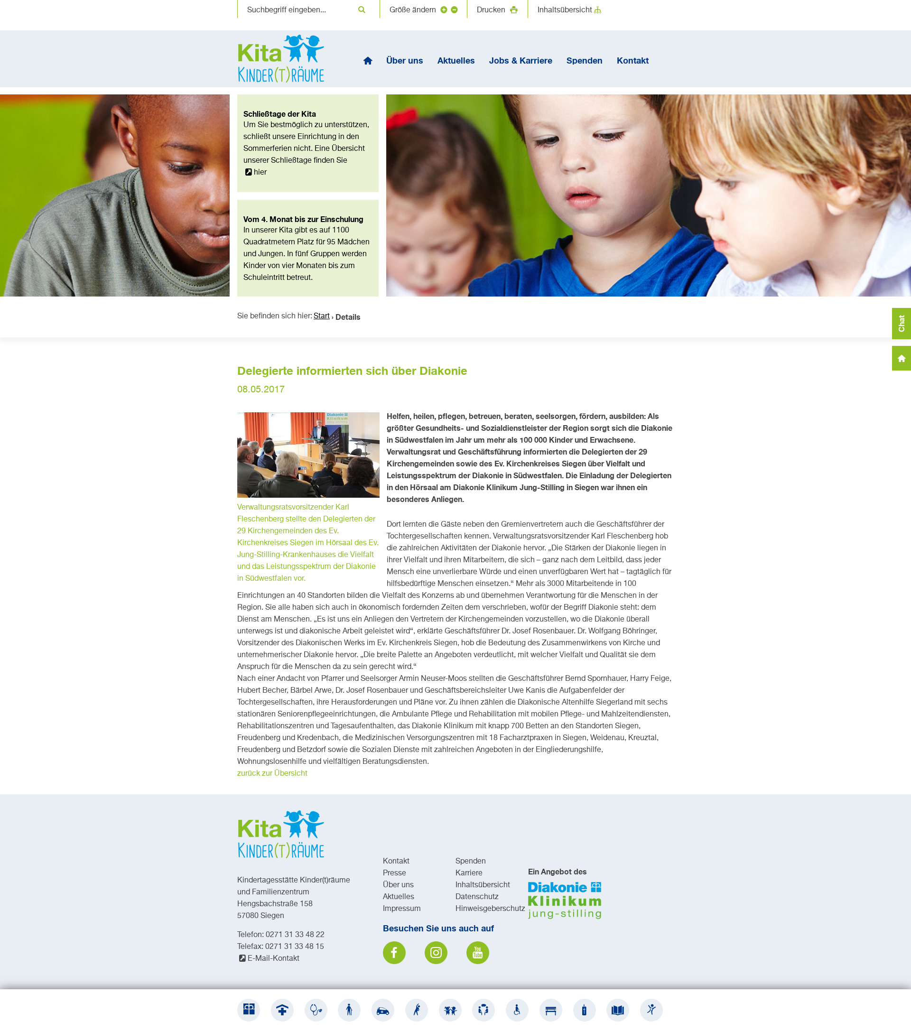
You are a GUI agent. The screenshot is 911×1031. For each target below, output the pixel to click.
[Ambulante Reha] (416, 1010)
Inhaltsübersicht (565, 10)
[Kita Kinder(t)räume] (450, 1010)
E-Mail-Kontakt (273, 959)
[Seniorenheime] (349, 1010)
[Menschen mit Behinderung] (517, 1010)
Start (322, 316)
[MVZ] (316, 1010)
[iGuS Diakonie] (651, 1010)
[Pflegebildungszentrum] (617, 1010)
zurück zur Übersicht (272, 774)
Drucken (492, 10)
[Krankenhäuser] (282, 1010)
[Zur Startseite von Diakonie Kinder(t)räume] (284, 58)
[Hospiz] (584, 1010)
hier (260, 172)
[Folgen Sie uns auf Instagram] (436, 952)
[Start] (367, 60)
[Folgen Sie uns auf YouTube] (477, 952)
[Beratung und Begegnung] (483, 1010)
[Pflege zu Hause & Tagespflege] (383, 1010)
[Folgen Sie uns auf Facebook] (394, 952)
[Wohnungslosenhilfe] (550, 1010)
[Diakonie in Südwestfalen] (248, 1010)
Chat (901, 323)
